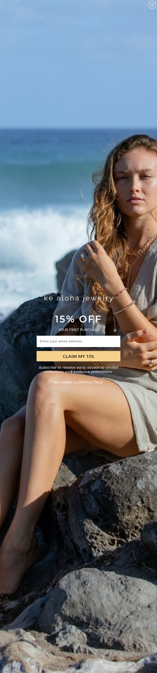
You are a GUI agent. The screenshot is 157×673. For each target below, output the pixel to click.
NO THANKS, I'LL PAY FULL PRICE (78, 382)
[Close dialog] (152, 5)
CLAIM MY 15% (78, 356)
